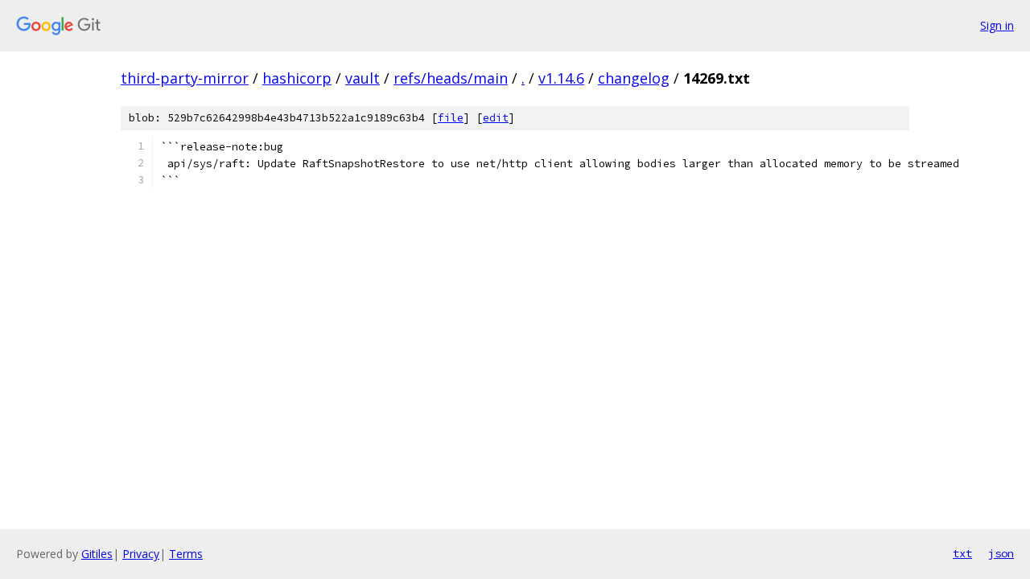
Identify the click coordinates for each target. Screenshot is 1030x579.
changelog (634, 78)
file (451, 118)
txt (962, 553)
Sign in (997, 25)
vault (362, 78)
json (1001, 553)
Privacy (140, 553)
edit (496, 118)
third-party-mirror (185, 78)
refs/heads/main (450, 78)
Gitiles (97, 553)
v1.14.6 (561, 78)
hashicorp (297, 78)
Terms (186, 553)
